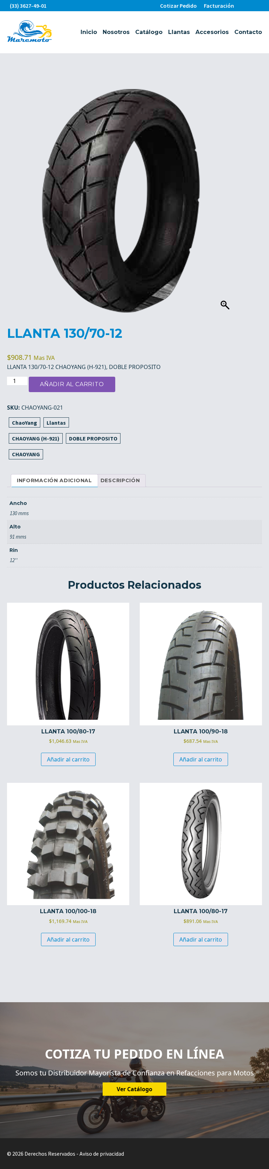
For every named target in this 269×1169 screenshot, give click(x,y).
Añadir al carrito (72, 384)
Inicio (89, 32)
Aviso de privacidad (102, 1153)
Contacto (248, 32)
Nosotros (116, 32)
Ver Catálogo (134, 1089)
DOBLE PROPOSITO (93, 438)
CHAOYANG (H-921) (36, 438)
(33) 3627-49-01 (28, 5)
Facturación (219, 5)
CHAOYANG (26, 454)
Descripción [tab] (120, 480)
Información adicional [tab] (54, 480)
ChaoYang (24, 422)
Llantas (179, 32)
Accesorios (212, 32)
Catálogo (149, 32)
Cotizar (178, 5)
